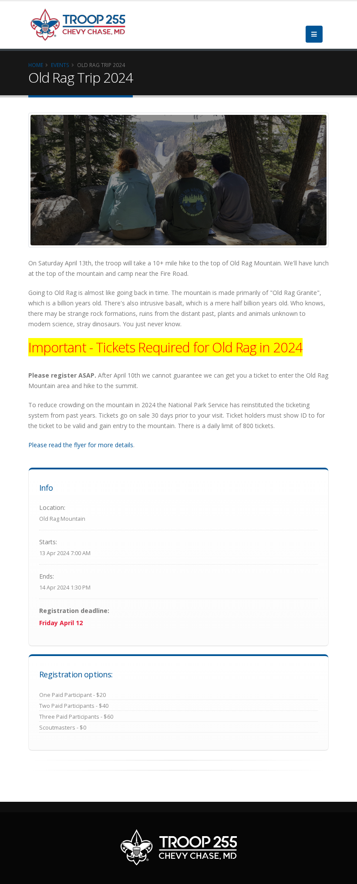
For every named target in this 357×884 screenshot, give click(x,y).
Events (60, 64)
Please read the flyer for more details (80, 445)
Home (35, 64)
